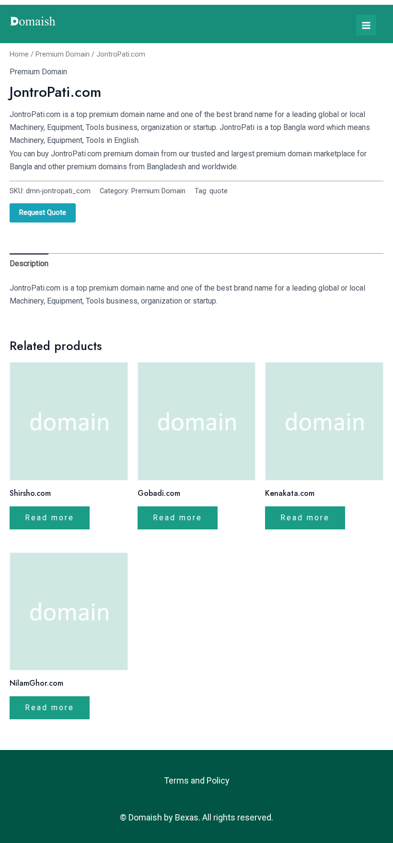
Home (19, 54)
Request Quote (42, 212)
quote (218, 191)
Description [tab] (29, 263)
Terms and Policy (197, 780)
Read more (49, 517)
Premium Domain (62, 54)
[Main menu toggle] (366, 25)
